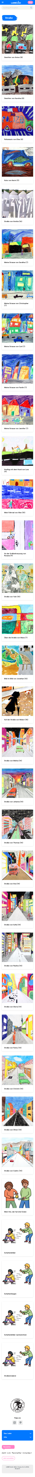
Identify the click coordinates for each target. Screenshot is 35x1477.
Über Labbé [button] (7, 1433)
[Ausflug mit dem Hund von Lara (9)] (17, 451)
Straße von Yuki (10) (12, 597)
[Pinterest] (20, 1422)
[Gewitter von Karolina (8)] (17, 80)
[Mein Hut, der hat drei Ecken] (17, 1193)
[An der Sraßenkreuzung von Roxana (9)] (17, 535)
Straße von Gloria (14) (13, 1007)
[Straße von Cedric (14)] (17, 1152)
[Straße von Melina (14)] (17, 742)
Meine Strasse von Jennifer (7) (16, 428)
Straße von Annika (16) (13, 221)
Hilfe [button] (5, 1437)
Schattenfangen (10, 1294)
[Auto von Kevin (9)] (17, 162)
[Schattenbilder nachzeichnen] (17, 1316)
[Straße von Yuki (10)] (17, 578)
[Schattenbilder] (17, 1234)
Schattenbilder (10, 1253)
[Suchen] (31, 8)
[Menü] (2, 2)
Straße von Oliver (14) (13, 1130)
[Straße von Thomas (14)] (17, 824)
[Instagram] (14, 1422)
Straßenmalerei (10, 1376)
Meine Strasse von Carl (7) (14, 346)
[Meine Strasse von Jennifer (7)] (17, 410)
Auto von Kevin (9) (11, 180)
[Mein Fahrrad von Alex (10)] (17, 494)
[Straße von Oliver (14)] (17, 1111)
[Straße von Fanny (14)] (17, 1029)
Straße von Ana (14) (12, 884)
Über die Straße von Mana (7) (15, 638)
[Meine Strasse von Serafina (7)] (17, 244)
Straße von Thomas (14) (13, 843)
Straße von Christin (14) (13, 1089)
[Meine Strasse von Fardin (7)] (17, 369)
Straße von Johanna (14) (13, 802)
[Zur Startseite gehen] (16, 2)
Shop (30, 2)
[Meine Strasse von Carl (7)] (17, 328)
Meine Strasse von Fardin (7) (15, 387)
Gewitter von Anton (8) (13, 57)
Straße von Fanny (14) (12, 1048)
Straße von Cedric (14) (13, 1171)
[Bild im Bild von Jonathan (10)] (17, 660)
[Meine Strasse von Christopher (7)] (17, 285)
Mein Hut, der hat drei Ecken (15, 1212)
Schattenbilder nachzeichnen (15, 1335)
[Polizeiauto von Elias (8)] (17, 121)
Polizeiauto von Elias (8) (13, 139)
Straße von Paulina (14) (13, 966)
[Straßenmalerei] (17, 1357)
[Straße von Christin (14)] (17, 1070)
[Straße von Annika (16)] (17, 203)
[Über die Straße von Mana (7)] (17, 619)
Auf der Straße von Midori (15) (16, 720)
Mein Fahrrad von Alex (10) (14, 513)
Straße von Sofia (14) (12, 925)
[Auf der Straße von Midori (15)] (17, 701)
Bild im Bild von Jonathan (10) (16, 679)
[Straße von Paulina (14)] (17, 947)
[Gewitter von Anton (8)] (17, 39)
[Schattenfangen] (17, 1275)
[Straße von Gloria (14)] (17, 988)
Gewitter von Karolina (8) (14, 98)
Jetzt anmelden (8, 1458)
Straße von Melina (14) (13, 761)
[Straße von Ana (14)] (17, 865)
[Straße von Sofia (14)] (17, 906)
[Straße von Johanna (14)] (17, 783)
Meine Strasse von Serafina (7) (16, 262)
